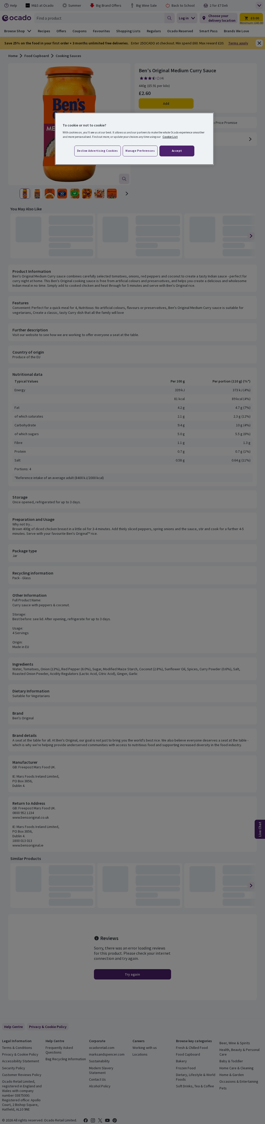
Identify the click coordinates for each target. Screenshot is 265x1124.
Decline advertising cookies (97, 151)
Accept (177, 151)
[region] (134, 139)
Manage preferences (140, 151)
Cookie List (170, 137)
